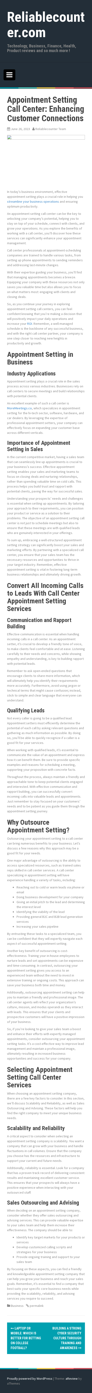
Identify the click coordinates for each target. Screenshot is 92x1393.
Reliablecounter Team (50, 129)
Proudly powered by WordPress (29, 1378)
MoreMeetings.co (19, 408)
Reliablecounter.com (46, 25)
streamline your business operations (33, 201)
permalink (36, 1306)
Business (17, 1306)
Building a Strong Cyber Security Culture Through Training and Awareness (66, 1338)
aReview (72, 1378)
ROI (29, 324)
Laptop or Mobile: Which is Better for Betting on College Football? (26, 1338)
